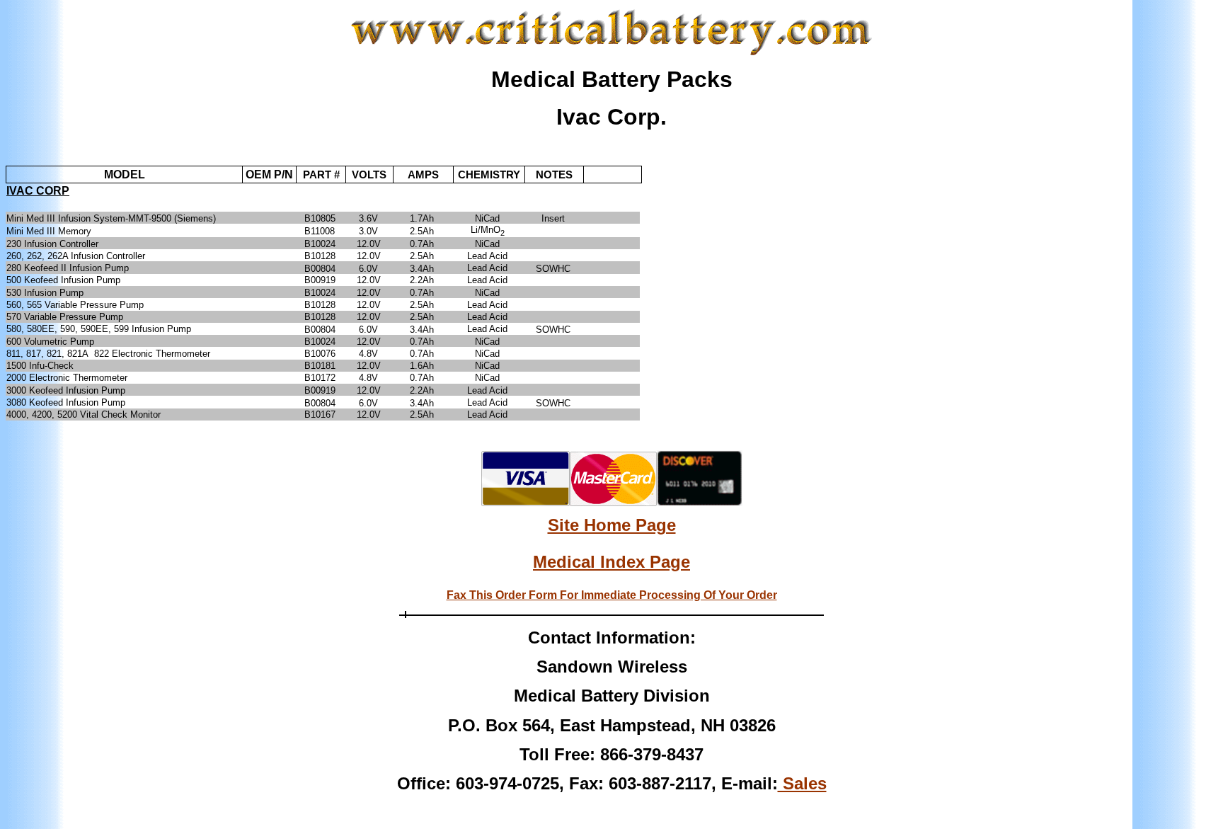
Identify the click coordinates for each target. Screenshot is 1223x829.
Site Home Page (612, 524)
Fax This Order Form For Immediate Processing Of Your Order (612, 595)
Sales (802, 783)
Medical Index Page (611, 561)
